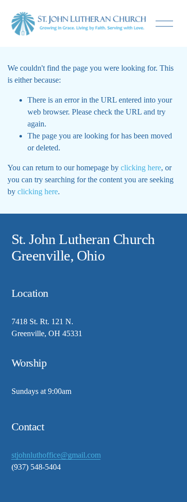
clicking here (141, 167)
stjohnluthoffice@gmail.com (56, 455)
